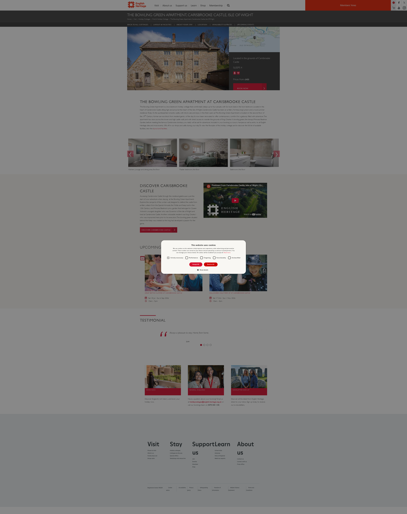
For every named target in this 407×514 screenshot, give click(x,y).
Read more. (227, 253)
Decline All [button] (210, 264)
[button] (203, 270)
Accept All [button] (195, 264)
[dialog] (203, 257)
